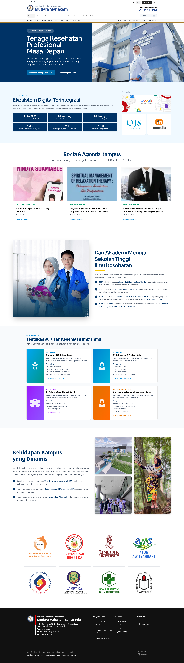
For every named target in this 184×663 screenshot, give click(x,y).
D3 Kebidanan (100, 621)
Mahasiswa (127, 20)
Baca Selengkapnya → (23, 219)
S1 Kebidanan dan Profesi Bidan (101, 626)
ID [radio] (134, 2)
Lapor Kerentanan (63, 655)
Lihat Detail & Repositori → (55, 378)
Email (119, 20)
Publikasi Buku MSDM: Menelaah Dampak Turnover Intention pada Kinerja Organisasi (143, 210)
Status (73, 655)
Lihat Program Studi (67, 72)
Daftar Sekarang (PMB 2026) (40, 72)
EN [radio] (138, 2)
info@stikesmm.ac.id (47, 634)
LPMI (119, 625)
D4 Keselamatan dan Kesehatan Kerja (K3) (102, 637)
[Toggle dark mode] (155, 2)
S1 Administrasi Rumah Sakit (103, 631)
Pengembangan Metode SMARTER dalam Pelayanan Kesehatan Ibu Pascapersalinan (88, 210)
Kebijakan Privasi (33, 655)
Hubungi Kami (153, 20)
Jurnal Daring (122, 632)
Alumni (144, 20)
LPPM (119, 628)
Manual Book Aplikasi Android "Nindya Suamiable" (32, 210)
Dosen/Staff (136, 20)
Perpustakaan (122, 621)
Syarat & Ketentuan (48, 655)
